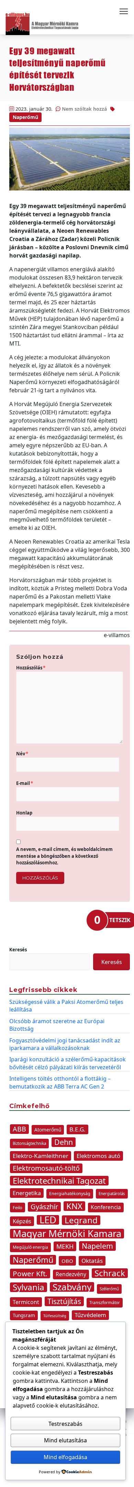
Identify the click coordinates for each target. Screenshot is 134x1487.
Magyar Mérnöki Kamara (67, 1233)
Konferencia (106, 1207)
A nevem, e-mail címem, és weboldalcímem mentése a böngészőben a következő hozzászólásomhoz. (64, 856)
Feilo (17, 1207)
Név (22, 754)
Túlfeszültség (54, 1315)
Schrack (109, 1273)
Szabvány (72, 1287)
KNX (74, 1206)
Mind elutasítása (65, 1440)
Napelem (97, 1246)
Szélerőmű (109, 1288)
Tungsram (24, 1315)
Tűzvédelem (90, 1315)
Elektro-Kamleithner (40, 1156)
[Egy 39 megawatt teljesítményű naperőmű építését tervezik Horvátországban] (69, 159)
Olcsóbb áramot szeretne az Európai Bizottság (56, 1024)
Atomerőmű (47, 1129)
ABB (19, 1129)
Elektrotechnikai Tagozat (59, 1180)
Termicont (26, 1302)
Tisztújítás (64, 1301)
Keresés (18, 950)
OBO (67, 1260)
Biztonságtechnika (29, 1143)
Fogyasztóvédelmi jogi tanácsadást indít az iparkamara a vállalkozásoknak (64, 1044)
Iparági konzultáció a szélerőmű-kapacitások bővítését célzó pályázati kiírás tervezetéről (67, 1063)
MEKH (65, 1246)
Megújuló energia (30, 1247)
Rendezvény (71, 1274)
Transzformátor (104, 1302)
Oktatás (92, 1261)
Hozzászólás (30, 668)
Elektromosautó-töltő (46, 1168)
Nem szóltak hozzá (84, 109)
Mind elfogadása (65, 1457)
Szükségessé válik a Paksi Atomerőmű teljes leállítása (66, 1005)
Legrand (81, 1220)
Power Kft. (30, 1273)
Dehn (63, 1142)
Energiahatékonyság (69, 1193)
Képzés (22, 1221)
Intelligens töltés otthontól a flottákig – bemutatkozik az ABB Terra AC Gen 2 (60, 1082)
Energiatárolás (112, 1193)
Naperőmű (25, 117)
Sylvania (28, 1287)
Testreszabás (65, 1424)
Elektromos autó (98, 1156)
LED (48, 1220)
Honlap (24, 813)
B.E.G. (77, 1129)
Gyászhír (44, 1206)
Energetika (27, 1193)
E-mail (24, 783)
